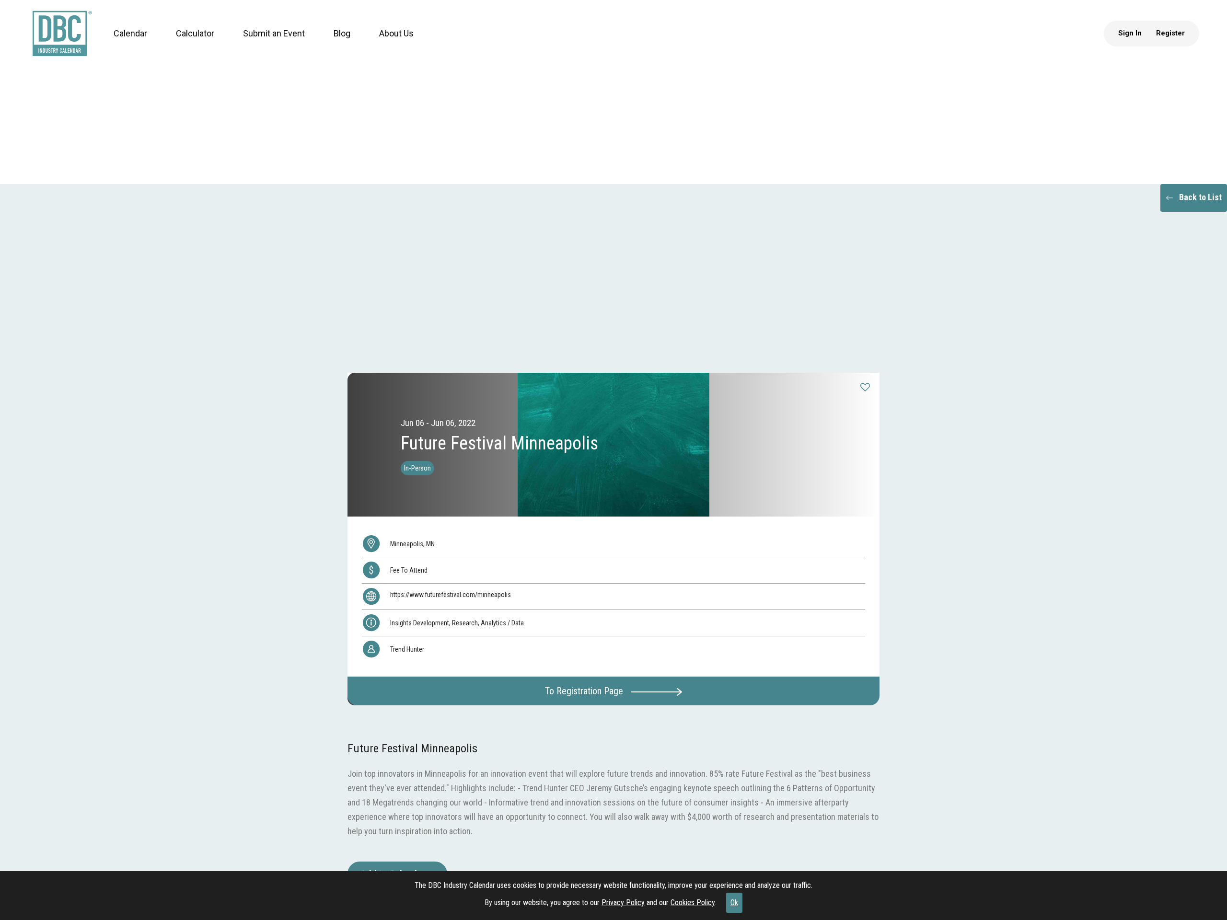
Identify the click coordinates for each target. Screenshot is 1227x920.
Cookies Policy (693, 902)
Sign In (1139, 42)
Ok (734, 902)
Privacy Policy (623, 902)
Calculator (186, 43)
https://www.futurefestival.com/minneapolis (450, 594)
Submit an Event (265, 43)
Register (1179, 42)
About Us (387, 43)
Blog (332, 43)
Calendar (121, 43)
